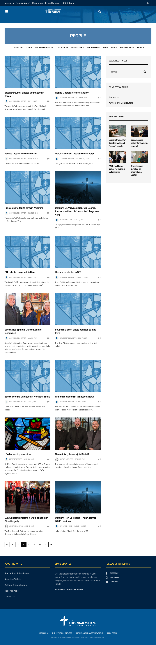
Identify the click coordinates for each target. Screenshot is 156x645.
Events (29, 48)
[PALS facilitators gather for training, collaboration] (117, 157)
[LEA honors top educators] (27, 433)
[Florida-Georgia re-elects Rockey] (78, 72)
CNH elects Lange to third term (20, 272)
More (139, 48)
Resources (37, 3)
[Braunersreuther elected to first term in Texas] (27, 72)
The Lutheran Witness (62, 633)
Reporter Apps (12, 591)
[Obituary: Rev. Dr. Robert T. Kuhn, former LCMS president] (78, 497)
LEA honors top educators (18, 454)
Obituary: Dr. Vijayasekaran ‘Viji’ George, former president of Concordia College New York (77, 211)
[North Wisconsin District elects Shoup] (78, 133)
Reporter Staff (66, 220)
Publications (22, 3)
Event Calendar (52, 3)
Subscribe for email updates (69, 589)
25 (45, 545)
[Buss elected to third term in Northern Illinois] (27, 376)
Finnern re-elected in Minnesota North (74, 396)
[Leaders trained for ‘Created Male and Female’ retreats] (117, 131)
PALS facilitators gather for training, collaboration (117, 169)
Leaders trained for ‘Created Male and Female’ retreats (117, 143)
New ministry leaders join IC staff (72, 454)
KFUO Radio (68, 3)
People (114, 48)
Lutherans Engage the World (89, 633)
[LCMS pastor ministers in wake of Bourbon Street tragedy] (27, 497)
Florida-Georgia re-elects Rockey (72, 92)
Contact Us (114, 97)
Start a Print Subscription (17, 573)
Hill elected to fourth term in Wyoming (24, 207)
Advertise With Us (13, 579)
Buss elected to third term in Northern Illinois (27, 396)
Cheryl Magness (66, 459)
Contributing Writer (17, 101)
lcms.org (9, 3)
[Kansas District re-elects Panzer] (27, 133)
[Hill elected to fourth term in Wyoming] (27, 187)
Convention (17, 48)
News (105, 48)
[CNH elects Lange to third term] (27, 252)
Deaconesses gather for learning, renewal (139, 143)
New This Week (93, 48)
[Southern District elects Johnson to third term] (78, 309)
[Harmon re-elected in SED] (78, 252)
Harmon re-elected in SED (68, 272)
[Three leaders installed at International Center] (139, 157)
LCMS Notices (62, 48)
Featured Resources (44, 48)
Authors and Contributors (121, 103)
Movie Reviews (77, 48)
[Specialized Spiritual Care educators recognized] (27, 309)
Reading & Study (127, 48)
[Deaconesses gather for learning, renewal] (139, 131)
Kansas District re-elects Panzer (21, 153)
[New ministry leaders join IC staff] (78, 433)
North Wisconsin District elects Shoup (74, 153)
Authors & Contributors (16, 585)
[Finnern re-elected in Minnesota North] (78, 376)
